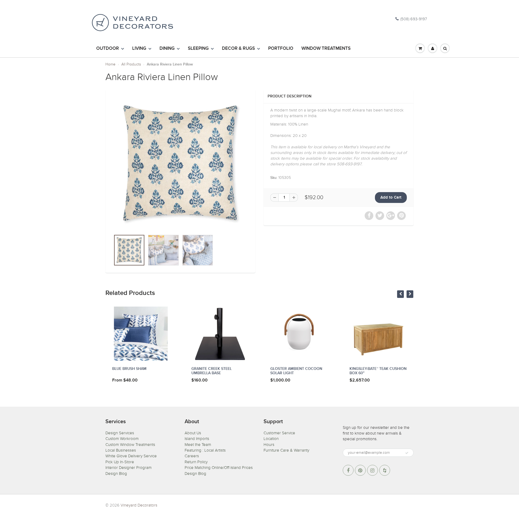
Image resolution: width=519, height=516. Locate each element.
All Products (131, 64)
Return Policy (196, 461)
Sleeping (198, 48)
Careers (192, 455)
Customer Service (279, 432)
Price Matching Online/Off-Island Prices (219, 467)
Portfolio (280, 48)
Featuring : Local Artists (205, 450)
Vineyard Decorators (139, 505)
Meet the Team (198, 444)
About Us (193, 432)
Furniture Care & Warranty (286, 450)
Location (271, 438)
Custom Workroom (122, 438)
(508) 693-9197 (413, 19)
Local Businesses (120, 450)
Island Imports (197, 438)
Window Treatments (326, 48)
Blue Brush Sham (129, 369)
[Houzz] (384, 470)
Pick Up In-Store (119, 461)
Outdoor (107, 48)
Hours (269, 444)
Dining (167, 48)
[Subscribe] (407, 453)
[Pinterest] (360, 470)
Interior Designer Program (128, 467)
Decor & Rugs (238, 48)
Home (110, 64)
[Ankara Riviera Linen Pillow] (180, 163)
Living (139, 48)
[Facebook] (348, 470)
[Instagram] (372, 470)
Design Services (119, 432)
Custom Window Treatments (130, 444)
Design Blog (116, 473)
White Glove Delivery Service (131, 455)
